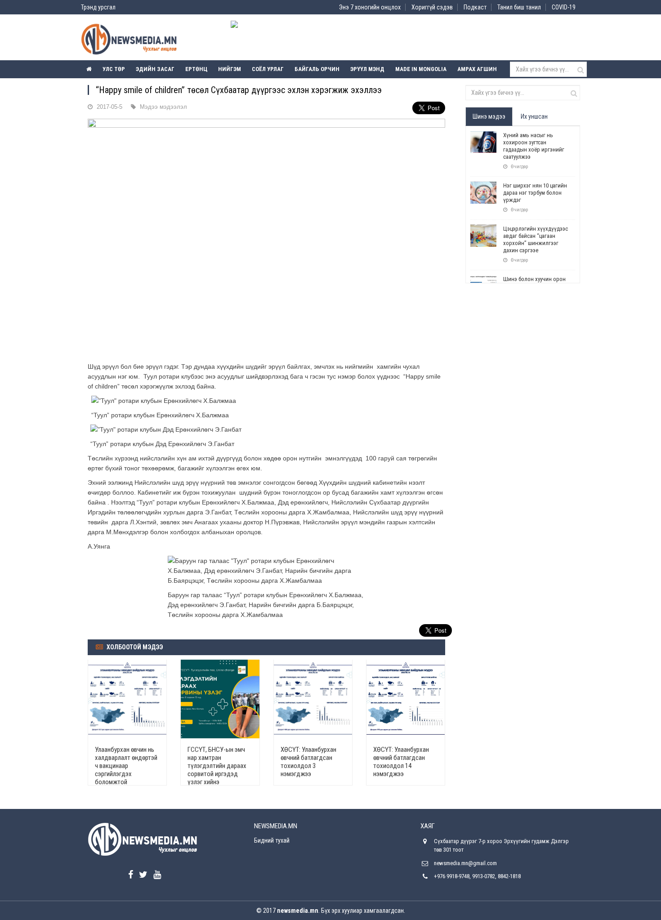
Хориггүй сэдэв (432, 7)
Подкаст (475, 7)
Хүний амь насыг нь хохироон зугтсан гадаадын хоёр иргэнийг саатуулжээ (533, 146)
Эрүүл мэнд (367, 69)
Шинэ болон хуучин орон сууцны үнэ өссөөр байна (534, 283)
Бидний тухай (272, 840)
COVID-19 (564, 7)
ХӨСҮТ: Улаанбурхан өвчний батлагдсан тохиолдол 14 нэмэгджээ (401, 762)
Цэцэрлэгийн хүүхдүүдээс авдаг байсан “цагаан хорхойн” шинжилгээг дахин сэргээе (535, 239)
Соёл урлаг (268, 69)
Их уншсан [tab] (534, 116)
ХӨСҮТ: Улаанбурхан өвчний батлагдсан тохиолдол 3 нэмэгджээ (308, 762)
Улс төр (114, 69)
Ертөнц (196, 69)
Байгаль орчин (317, 69)
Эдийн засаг (155, 69)
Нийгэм (229, 69)
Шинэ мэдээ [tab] (489, 116)
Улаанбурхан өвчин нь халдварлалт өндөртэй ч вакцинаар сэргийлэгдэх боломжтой (126, 766)
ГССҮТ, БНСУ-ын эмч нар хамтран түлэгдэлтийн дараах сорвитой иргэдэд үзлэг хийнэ (217, 766)
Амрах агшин (477, 69)
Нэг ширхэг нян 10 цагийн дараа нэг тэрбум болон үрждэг (535, 192)
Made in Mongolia (421, 69)
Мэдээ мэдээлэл (163, 106)
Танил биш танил (519, 7)
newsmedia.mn (297, 910)
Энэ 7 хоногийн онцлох (370, 7)
